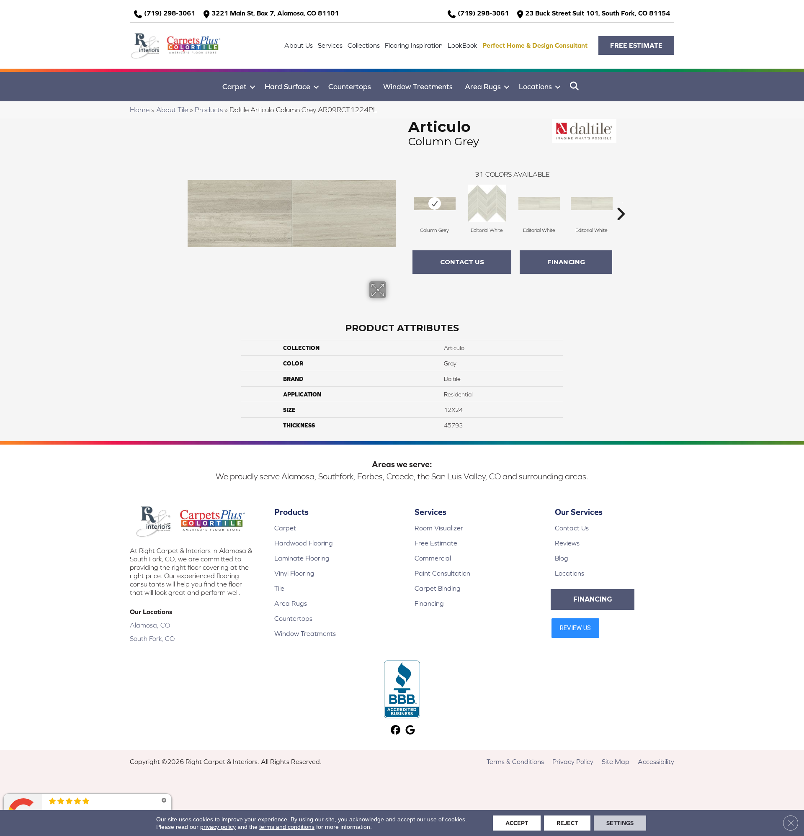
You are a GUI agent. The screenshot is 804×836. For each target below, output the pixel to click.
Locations (535, 86)
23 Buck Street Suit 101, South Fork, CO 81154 (597, 13)
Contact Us (462, 262)
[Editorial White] (487, 203)
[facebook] (395, 731)
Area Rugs (483, 86)
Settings (620, 823)
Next (620, 201)
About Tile (172, 109)
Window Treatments (418, 86)
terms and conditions (286, 826)
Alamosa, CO (150, 625)
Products (209, 109)
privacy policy (218, 826)
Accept (516, 823)
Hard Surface (287, 86)
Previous (404, 201)
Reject (567, 823)
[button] (636, 45)
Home (139, 109)
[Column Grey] (435, 203)
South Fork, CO (152, 638)
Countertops (349, 86)
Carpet (234, 86)
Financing (566, 262)
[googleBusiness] (410, 731)
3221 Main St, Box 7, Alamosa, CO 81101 (275, 13)
